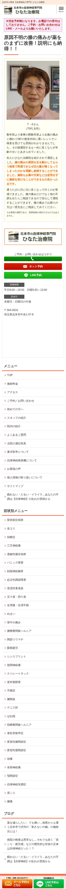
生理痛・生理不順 (18, 605)
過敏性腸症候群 (16, 554)
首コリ (11, 528)
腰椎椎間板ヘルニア (19, 630)
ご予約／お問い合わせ (20, 400)
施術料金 (12, 383)
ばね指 (11, 716)
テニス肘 (12, 707)
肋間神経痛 (14, 665)
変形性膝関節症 (16, 741)
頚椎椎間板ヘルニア (19, 724)
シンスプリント (16, 656)
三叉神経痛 (14, 545)
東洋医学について (18, 451)
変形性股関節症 (16, 750)
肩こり (11, 792)
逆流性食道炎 (15, 588)
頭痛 (10, 758)
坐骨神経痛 (14, 767)
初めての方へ (15, 409)
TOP (10, 375)
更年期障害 (14, 682)
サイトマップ (15, 486)
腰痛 (10, 801)
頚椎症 (11, 537)
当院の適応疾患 (16, 443)
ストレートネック (18, 673)
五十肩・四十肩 (16, 596)
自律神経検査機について (22, 460)
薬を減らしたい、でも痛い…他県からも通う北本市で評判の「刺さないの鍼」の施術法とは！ (33, 827)
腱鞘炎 (11, 699)
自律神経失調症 (16, 784)
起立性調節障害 (16, 579)
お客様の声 (14, 468)
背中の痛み (14, 622)
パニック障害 (15, 562)
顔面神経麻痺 (15, 571)
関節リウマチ (15, 639)
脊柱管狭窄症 (15, 733)
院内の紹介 (14, 426)
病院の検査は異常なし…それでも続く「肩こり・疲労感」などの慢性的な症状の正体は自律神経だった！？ (33, 844)
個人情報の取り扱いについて (24, 477)
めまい (11, 613)
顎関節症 (12, 775)
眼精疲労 (12, 647)
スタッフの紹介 (16, 417)
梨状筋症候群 (15, 519)
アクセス (12, 392)
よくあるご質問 (16, 434)
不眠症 (11, 690)
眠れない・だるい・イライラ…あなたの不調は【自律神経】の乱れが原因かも (33, 496)
